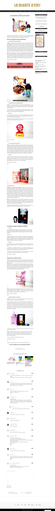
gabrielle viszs (13, 418)
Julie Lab (11, 454)
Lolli (11, 381)
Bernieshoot (12, 396)
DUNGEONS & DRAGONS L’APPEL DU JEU (20, 363)
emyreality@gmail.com (41, 30)
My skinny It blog (13, 435)
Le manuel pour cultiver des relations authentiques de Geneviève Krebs (28, 364)
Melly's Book (12, 448)
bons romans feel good (20, 37)
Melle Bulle (12, 373)
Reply (32, 373)
